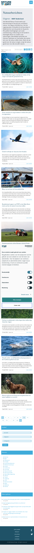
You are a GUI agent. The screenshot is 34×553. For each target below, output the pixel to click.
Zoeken (5, 445)
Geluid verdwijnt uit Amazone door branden (14, 152)
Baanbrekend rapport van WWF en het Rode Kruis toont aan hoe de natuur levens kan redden (16, 205)
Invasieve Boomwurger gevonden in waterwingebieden (16, 499)
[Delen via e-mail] (31, 49)
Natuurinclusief (8, 471)
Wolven (6, 486)
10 (24, 417)
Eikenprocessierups (9, 465)
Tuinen (6, 477)
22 (17, 420)
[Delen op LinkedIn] (29, 49)
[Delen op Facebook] (25, 49)
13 (6, 420)
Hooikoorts (7, 468)
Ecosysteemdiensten (9, 463)
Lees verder (29, 87)
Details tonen (25, 294)
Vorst (5, 480)
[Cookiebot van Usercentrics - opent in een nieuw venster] (25, 246)
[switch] (29, 277)
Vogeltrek (6, 478)
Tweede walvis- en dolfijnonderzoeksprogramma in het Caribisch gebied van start (16, 358)
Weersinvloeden (8, 482)
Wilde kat (6, 485)
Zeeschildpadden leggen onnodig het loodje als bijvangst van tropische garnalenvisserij (16, 75)
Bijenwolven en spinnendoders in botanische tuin (15, 517)
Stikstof (6, 475)
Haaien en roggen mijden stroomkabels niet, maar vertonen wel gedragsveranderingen (15, 512)
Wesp (5, 483)
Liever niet (17, 305)
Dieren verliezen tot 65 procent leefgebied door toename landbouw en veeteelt (16, 396)
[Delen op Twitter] (27, 49)
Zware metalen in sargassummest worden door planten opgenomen (16, 113)
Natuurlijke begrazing (9, 474)
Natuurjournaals (8, 472)
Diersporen (7, 460)
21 (13, 420)
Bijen (5, 458)
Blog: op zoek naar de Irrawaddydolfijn (13, 189)
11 (27, 417)
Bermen (6, 457)
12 (3, 420)
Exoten (6, 466)
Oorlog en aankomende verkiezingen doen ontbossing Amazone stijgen (17, 321)
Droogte (6, 461)
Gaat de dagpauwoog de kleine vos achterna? (14, 503)
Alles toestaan (17, 300)
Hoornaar (6, 469)
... (11, 417)
